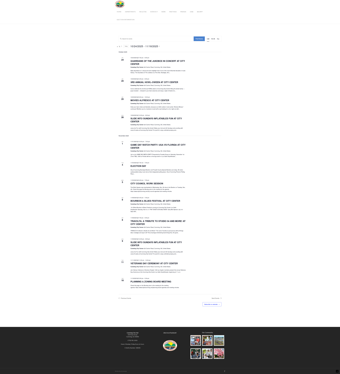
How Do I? (154, 12)
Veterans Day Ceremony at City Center (154, 263)
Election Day (138, 165)
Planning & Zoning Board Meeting (151, 281)
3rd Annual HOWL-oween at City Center (154, 82)
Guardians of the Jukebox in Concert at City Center (158, 62)
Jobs (191, 12)
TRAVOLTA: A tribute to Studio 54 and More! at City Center (158, 223)
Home (119, 12)
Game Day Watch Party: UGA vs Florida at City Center (158, 146)
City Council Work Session (147, 183)
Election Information (125, 19)
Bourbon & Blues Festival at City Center (155, 200)
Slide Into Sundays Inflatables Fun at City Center (156, 120)
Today (126, 46)
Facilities (142, 12)
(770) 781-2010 (132, 340)
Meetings (173, 12)
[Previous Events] (119, 46)
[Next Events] (121, 46)
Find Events (199, 39)
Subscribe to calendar (211, 304)
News (163, 12)
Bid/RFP (200, 12)
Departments (130, 12)
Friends (183, 12)
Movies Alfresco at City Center (150, 100)
